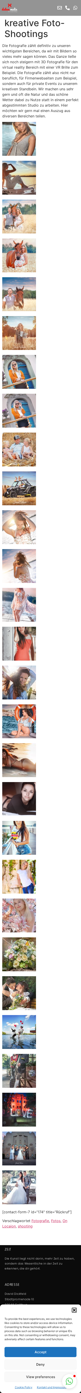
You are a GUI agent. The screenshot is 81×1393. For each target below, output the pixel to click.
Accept (41, 1352)
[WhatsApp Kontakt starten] (75, 8)
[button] (74, 1310)
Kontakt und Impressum (51, 1387)
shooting (25, 1226)
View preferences (40, 1377)
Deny (40, 1364)
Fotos (56, 1220)
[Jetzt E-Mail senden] (59, 8)
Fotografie (40, 1220)
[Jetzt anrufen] (67, 8)
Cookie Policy (23, 1387)
